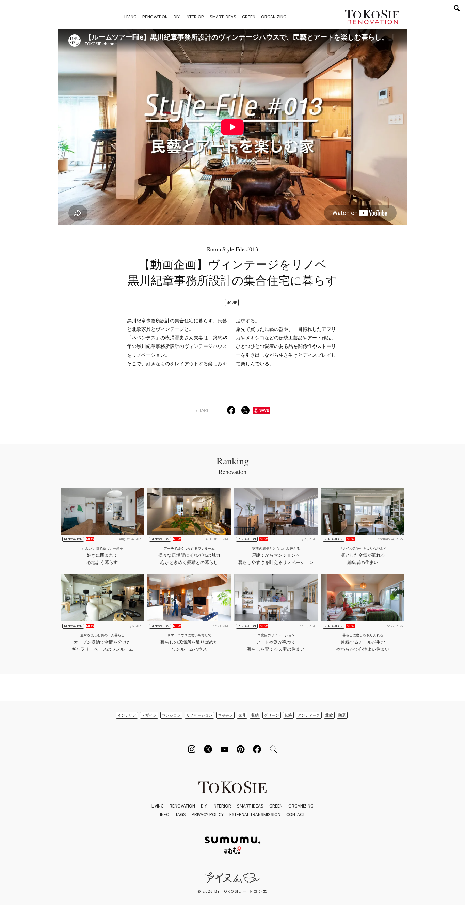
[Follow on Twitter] (208, 749)
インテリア (126, 715)
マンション (171, 715)
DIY (177, 17)
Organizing (273, 17)
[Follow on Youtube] (224, 749)
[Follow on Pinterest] (241, 749)
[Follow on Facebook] (257, 749)
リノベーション (199, 715)
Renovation (155, 17)
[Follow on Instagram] (191, 749)
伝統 (288, 715)
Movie (231, 302)
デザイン (149, 715)
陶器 (342, 715)
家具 (242, 715)
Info (165, 814)
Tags (180, 814)
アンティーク (309, 715)
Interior (195, 17)
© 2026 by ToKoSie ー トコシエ (232, 891)
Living (130, 17)
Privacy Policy (208, 814)
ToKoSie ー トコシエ (372, 17)
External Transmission (254, 814)
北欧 (329, 715)
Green (248, 17)
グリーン (271, 715)
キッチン (225, 715)
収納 (255, 715)
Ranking (233, 465)
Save (264, 410)
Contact (295, 814)
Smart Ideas (223, 17)
